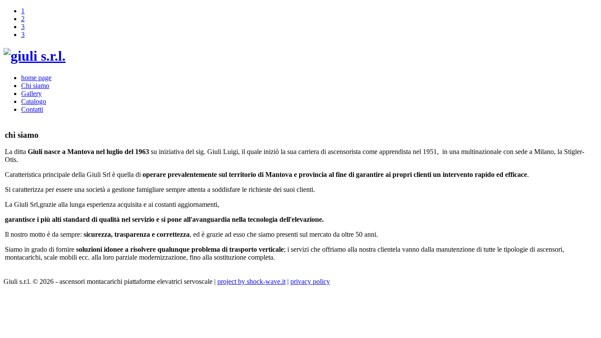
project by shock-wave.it (251, 281)
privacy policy (310, 281)
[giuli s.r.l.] (35, 56)
